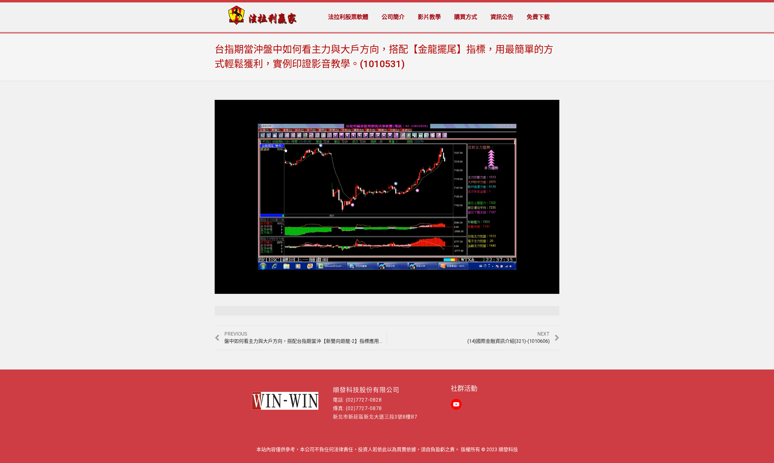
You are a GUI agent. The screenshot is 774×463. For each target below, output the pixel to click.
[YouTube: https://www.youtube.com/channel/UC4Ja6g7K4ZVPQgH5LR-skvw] (456, 404)
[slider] (374, 289)
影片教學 (429, 17)
